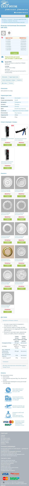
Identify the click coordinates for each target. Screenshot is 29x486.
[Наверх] (3, 482)
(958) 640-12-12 (23, 9)
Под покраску (18, 113)
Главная (3, 435)
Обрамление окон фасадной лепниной (11, 451)
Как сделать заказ (5, 438)
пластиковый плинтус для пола (9, 461)
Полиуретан (18, 102)
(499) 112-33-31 (11, 9)
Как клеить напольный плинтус (9, 455)
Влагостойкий (24, 110)
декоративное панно (6, 469)
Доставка (4, 83)
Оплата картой (4, 441)
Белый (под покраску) (20, 108)
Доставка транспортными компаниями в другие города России (14, 366)
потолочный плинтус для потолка (9, 467)
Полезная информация (8, 446)
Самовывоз (5, 361)
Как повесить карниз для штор (9, 453)
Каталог (3, 436)
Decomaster (18, 98)
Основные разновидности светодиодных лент (13, 454)
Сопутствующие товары (8, 80)
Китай (16, 100)
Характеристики (13, 77)
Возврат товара (5, 442)
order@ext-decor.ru (22, 12)
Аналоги (19, 80)
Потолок (17, 106)
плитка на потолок (5, 464)
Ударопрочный (17, 110)
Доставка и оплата (5, 439)
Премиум (17, 104)
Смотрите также (6, 458)
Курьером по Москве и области (10, 320)
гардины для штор (5, 466)
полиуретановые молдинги (8, 470)
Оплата (11, 83)
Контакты (3, 444)
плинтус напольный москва (8, 460)
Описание (4, 77)
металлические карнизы (7, 463)
